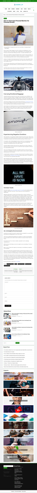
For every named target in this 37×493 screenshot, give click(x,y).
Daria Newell (6, 24)
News (9, 8)
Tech (21, 11)
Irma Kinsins (14, 316)
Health (29, 8)
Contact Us (25, 11)
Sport (14, 11)
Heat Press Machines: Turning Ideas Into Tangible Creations (13, 361)
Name (6, 293)
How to (5, 18)
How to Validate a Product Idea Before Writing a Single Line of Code (14, 353)
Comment (6, 282)
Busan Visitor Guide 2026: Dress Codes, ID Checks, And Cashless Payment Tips (16, 366)
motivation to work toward (14, 155)
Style (18, 11)
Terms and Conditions (18, 491)
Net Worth (10, 11)
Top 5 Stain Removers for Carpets (9, 351)
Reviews (13, 8)
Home (6, 8)
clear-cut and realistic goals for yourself (17, 190)
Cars (22, 8)
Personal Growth (7, 265)
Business (17, 8)
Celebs (25, 8)
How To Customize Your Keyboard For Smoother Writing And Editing (14, 357)
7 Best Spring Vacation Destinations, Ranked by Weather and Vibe (14, 359)
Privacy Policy (24, 491)
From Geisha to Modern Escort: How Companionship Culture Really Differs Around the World (18, 470)
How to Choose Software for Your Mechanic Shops (21, 334)
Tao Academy (17, 261)
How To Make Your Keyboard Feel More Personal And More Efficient (14, 355)
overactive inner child (29, 101)
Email (6, 297)
